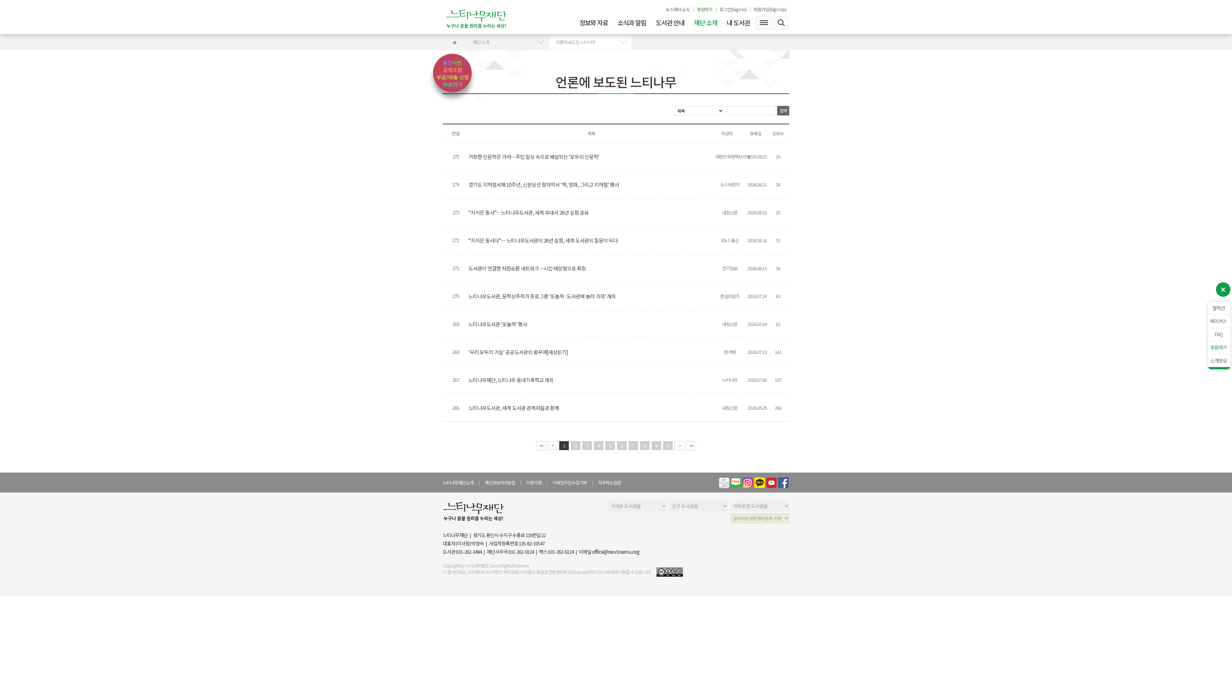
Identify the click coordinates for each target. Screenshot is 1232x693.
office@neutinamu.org (615, 551)
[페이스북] (783, 482)
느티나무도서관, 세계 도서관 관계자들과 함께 (514, 408)
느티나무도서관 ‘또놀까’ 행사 (498, 324)
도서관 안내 (670, 23)
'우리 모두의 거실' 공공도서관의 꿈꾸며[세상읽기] (518, 352)
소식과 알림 (632, 23)
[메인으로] (483, 17)
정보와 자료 (593, 23)
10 (668, 446)
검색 (783, 110)
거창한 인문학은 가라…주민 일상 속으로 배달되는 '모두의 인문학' (534, 156)
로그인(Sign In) (733, 9)
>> (691, 446)
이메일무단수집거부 (569, 482)
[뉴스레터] (724, 482)
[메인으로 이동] (454, 42)
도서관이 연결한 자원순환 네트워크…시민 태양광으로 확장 (527, 268)
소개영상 (1218, 360)
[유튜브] (771, 482)
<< (541, 446)
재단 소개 (705, 23)
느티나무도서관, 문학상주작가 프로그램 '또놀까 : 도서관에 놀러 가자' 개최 (542, 296)
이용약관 (534, 482)
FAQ (1219, 334)
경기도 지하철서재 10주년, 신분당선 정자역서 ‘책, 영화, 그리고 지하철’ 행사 (544, 184)
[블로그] (736, 482)
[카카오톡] (759, 482)
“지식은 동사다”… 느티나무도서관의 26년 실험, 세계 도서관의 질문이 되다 (543, 240)
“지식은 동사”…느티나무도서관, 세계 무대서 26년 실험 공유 (529, 212)
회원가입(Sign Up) (770, 9)
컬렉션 (1218, 307)
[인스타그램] (747, 482)
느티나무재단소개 (458, 482)
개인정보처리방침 (499, 482)
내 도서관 (738, 23)
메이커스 (1218, 321)
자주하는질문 (609, 482)
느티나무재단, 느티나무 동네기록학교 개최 (511, 380)
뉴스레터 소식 (677, 9)
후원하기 (1218, 347)
